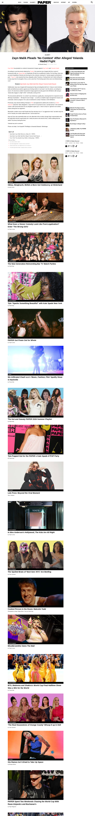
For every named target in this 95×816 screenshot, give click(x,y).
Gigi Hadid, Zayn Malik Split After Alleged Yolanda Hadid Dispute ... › (26, 136)
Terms (81, 152)
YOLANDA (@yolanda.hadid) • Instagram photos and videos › (21, 147)
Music (19, 2)
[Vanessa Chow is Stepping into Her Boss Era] (67, 95)
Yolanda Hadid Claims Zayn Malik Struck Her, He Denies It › (20, 145)
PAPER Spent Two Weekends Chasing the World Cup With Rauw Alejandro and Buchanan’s (33, 802)
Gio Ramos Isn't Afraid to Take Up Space (25, 762)
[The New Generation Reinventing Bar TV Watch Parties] (35, 246)
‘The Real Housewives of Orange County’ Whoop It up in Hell (34, 725)
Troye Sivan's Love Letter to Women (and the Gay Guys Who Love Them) (78, 84)
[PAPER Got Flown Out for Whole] (35, 323)
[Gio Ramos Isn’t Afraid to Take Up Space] (35, 745)
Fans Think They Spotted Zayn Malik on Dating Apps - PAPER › (24, 138)
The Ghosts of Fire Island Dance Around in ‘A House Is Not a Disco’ (78, 100)
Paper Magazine (12, 806)
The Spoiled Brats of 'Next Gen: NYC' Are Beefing (29, 572)
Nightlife (56, 2)
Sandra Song (43, 64)
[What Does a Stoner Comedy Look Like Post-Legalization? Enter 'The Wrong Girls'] (35, 207)
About (66, 152)
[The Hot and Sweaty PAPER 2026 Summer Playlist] (35, 402)
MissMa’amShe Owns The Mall (21, 646)
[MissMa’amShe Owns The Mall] (35, 628)
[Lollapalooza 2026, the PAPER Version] (67, 130)
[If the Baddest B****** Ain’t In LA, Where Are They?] (67, 90)
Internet (63, 2)
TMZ (32, 102)
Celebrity (32, 2)
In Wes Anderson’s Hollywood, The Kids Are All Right (31, 532)
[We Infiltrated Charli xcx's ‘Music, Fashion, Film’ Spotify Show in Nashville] (35, 360)
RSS (74, 152)
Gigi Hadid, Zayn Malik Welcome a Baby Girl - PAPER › (23, 134)
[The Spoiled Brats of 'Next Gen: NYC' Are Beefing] (35, 554)
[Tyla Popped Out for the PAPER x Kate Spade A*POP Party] (35, 439)
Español (74, 2)
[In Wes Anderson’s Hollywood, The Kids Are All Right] (35, 515)
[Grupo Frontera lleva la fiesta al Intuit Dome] (67, 115)
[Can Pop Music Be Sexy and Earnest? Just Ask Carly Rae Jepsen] (67, 135)
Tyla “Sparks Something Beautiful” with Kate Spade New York (35, 303)
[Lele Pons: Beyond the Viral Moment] (35, 475)
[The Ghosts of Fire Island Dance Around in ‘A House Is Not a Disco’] (67, 100)
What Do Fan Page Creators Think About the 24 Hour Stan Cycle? (78, 109)
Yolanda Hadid (55, 68)
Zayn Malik (11, 68)
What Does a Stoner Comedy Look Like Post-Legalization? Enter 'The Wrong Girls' (33, 225)
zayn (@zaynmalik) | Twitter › (15, 141)
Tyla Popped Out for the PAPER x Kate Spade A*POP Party (33, 456)
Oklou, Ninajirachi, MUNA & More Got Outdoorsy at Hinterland (35, 185)
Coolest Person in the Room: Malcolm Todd (27, 609)
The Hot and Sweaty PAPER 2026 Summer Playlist (30, 419)
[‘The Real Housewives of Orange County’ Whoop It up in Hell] (35, 707)
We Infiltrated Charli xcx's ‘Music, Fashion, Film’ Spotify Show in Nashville (35, 378)
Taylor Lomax (12, 229)
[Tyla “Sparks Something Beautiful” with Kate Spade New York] (35, 286)
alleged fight (21, 73)
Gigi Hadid (45, 68)
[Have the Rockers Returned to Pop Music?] (67, 120)
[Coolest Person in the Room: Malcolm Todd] (35, 592)
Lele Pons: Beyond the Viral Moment (24, 493)
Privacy (77, 152)
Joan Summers (12, 574)
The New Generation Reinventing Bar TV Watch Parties (32, 264)
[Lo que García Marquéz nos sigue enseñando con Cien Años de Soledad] (67, 72)
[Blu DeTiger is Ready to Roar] (67, 125)
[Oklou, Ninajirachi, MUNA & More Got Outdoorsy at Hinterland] (35, 167)
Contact (71, 152)
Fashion (26, 2)
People (32, 71)
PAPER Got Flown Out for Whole (22, 340)
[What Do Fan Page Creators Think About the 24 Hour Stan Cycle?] (67, 109)
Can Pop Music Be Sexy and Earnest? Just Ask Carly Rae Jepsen (77, 135)
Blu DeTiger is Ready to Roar (77, 123)
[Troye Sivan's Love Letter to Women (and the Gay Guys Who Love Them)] (67, 84)
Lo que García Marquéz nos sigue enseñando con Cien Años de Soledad (77, 73)
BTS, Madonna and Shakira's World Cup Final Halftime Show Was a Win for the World (34, 686)
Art (69, 2)
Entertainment (12, 221)
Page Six (13, 77)
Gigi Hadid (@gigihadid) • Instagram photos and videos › (20, 143)
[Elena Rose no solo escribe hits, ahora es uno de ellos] (67, 79)
